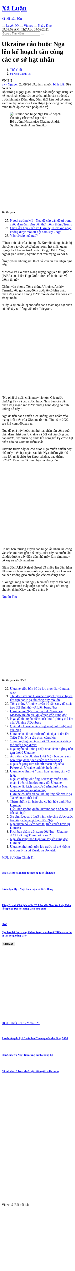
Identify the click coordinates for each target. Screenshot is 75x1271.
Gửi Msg (8, 944)
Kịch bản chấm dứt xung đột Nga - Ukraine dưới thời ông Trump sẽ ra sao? (39, 833)
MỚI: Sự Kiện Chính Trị (18, 857)
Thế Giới (16, 69)
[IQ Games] (3, 26)
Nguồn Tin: (9, 596)
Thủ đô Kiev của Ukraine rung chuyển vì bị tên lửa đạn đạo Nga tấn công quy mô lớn (41, 698)
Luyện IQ (12, 25)
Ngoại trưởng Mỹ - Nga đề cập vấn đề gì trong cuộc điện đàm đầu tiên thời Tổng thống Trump (41, 222)
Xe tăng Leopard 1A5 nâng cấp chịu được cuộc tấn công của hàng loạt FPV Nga (41, 818)
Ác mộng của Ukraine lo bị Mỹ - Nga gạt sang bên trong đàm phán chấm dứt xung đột (40, 758)
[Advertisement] (37, 168)
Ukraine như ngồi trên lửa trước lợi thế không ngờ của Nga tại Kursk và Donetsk (40, 848)
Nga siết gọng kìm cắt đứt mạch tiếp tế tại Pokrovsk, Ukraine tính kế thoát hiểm (37, 765)
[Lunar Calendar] (35, 26)
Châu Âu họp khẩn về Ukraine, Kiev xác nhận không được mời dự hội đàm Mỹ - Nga (40, 230)
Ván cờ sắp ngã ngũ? (24, 235)
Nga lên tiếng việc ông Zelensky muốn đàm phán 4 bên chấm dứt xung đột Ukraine (39, 780)
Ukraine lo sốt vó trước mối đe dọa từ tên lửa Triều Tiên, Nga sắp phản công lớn (39, 735)
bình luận (59, 84)
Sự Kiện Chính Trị (20, 73)
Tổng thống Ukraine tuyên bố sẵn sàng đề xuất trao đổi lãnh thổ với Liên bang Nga (41, 705)
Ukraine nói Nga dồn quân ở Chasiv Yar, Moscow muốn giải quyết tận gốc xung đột (38, 713)
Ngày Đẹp (44, 25)
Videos (28, 25)
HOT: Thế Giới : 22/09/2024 (21, 1023)
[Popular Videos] (21, 26)
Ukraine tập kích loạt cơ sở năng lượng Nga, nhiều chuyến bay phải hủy (39, 788)
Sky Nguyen (10, 84)
